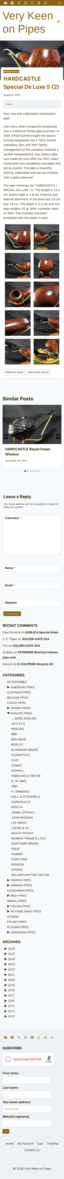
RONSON (17, 864)
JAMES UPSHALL (23, 812)
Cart (40, 1143)
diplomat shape (14, 372)
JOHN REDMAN (22, 817)
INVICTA (17, 807)
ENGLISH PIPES (21, 713)
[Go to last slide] (6, 436)
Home (10, 1143)
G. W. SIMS (18, 781)
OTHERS (13, 916)
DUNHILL (17, 770)
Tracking (52, 1143)
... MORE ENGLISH (24, 718)
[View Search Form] (60, 3)
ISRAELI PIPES (16, 901)
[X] (19, 3)
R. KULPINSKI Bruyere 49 (35, 664)
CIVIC (15, 760)
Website (11, 602)
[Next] (58, 436)
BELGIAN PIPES (17, 697)
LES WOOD (18, 822)
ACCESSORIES (17, 682)
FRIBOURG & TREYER (25, 776)
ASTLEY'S (18, 723)
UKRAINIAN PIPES (23, 932)
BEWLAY (17, 744)
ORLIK (15, 849)
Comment (13, 518)
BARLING (17, 729)
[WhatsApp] (45, 3)
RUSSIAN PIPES (18, 927)
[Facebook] (12, 3)
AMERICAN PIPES (23, 687)
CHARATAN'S (20, 755)
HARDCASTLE (11, 71)
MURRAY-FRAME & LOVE (28, 838)
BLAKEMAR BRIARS (24, 750)
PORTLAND (19, 859)
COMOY (16, 765)
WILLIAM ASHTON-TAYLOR (30, 875)
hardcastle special (38, 372)
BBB (14, 734)
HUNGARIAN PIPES (20, 890)
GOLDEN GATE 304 (35, 639)
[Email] (5, 3)
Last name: (10, 1087)
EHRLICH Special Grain (42, 632)
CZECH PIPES (16, 702)
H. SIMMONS (20, 791)
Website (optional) (16, 1116)
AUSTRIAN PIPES (19, 692)
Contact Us (32, 1150)
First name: (11, 1073)
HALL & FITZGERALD (25, 796)
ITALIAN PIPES (21, 906)
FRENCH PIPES (21, 880)
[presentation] (32, 424)
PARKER (16, 854)
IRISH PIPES (19, 895)
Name (10, 567)
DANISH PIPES (20, 708)
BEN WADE (18, 739)
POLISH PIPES (16, 921)
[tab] (25, 471)
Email (10, 585)
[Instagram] (25, 3)
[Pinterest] (32, 1037)
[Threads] (39, 3)
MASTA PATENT (22, 833)
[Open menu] (58, 21)
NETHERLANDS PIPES (26, 911)
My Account (25, 1143)
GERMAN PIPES (21, 885)
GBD (14, 786)
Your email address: (17, 1102)
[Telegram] (32, 3)
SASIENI (16, 869)
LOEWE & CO (20, 828)
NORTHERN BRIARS (25, 843)
